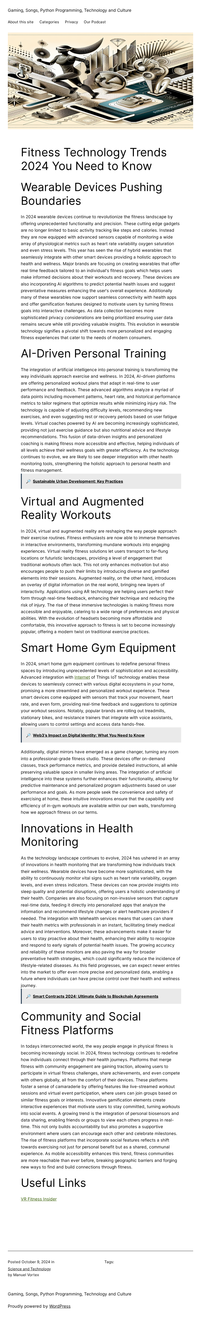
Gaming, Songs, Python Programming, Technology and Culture (69, 10)
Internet (82, 677)
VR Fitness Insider (39, 1199)
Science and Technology (29, 1269)
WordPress (60, 1306)
